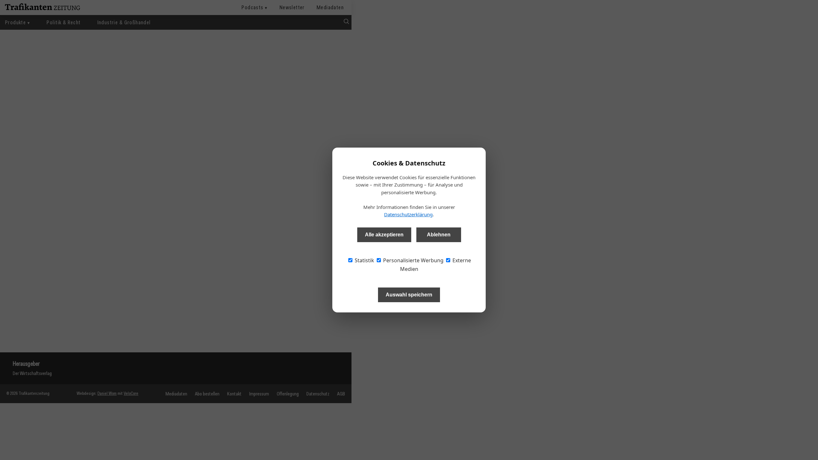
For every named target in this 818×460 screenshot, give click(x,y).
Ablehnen (439, 234)
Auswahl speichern (409, 294)
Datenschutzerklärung (408, 214)
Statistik (363, 260)
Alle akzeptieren (384, 234)
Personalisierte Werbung (413, 260)
